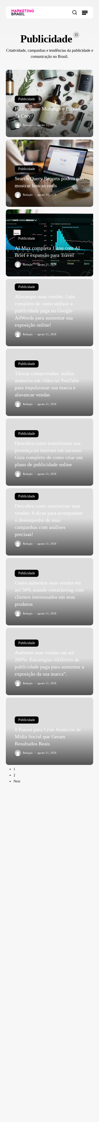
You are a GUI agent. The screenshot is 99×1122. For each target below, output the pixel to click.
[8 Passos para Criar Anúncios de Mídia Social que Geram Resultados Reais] (49, 731)
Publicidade (26, 99)
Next (16, 781)
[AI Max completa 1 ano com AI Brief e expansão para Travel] (49, 243)
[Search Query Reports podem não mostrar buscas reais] (49, 173)
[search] (74, 12)
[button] (85, 12)
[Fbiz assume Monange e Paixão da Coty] (49, 103)
